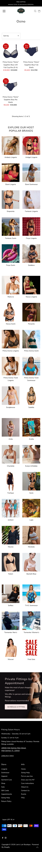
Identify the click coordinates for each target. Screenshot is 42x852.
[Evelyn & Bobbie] (31, 454)
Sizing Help (5, 797)
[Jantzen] (11, 508)
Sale (3, 787)
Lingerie (4, 769)
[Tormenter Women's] (31, 620)
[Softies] (11, 593)
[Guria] (31, 481)
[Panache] (31, 312)
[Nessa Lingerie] (31, 285)
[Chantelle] (11, 454)
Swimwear (5, 772)
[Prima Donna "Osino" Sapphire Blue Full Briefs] (31, 51)
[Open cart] (39, 11)
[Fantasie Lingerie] (31, 199)
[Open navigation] (6, 11)
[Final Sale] (31, 647)
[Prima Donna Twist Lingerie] (11, 365)
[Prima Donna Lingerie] (11, 339)
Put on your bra (27, 776)
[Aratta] (31, 427)
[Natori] (11, 562)
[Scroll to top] (37, 847)
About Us (24, 787)
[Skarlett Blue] (31, 562)
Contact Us (25, 790)
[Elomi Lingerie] (11, 172)
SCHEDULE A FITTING (16, 707)
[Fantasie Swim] (11, 226)
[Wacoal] (11, 647)
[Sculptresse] (11, 395)
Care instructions (27, 783)
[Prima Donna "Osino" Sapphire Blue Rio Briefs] (11, 86)
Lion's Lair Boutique (23, 844)
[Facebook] (3, 838)
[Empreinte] (11, 199)
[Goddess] (31, 253)
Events (23, 794)
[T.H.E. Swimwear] (31, 593)
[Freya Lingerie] (31, 226)
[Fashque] (11, 481)
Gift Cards (5, 790)
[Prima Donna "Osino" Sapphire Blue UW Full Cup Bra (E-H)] (11, 51)
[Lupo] (31, 508)
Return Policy (6, 801)
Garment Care (6, 780)
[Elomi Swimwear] (31, 172)
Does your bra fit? (27, 780)
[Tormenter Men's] (11, 620)
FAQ (22, 797)
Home (23, 769)
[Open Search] (35, 11)
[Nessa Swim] (11, 312)
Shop (3, 783)
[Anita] (11, 427)
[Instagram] (5, 838)
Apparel (4, 776)
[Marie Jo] (11, 285)
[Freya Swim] (11, 253)
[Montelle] (31, 535)
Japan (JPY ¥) (7, 819)
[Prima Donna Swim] (31, 339)
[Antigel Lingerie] (31, 145)
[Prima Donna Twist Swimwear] (31, 365)
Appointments (6, 794)
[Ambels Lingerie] (11, 145)
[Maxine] (11, 535)
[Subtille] (31, 395)
